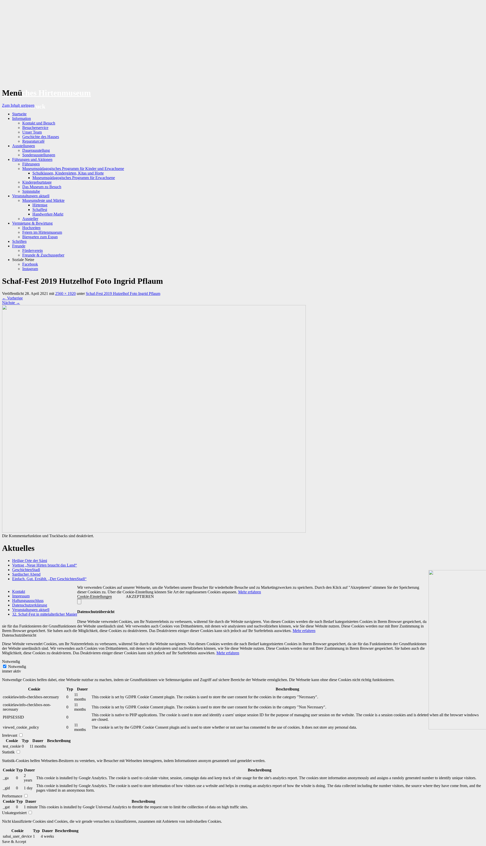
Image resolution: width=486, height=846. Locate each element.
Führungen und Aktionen (32, 159)
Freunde (18, 246)
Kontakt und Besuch (38, 123)
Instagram (30, 269)
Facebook (30, 264)
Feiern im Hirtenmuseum (42, 232)
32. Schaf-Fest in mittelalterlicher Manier (44, 614)
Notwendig (17, 666)
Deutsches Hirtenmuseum (46, 92)
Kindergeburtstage (37, 182)
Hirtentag (39, 205)
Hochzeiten (31, 228)
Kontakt (18, 591)
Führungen (31, 164)
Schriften (19, 241)
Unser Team (32, 132)
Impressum (21, 596)
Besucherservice (35, 127)
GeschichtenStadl (26, 570)
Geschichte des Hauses (40, 137)
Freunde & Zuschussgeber (43, 255)
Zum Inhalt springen (18, 105)
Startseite (19, 114)
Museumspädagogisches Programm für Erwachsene (73, 178)
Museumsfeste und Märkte (43, 200)
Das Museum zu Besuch (41, 187)
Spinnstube (31, 191)
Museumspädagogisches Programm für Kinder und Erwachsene (73, 168)
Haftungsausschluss (28, 600)
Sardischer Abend (26, 574)
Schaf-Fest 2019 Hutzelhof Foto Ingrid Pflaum (123, 293)
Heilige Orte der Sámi (29, 560)
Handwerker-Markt (47, 214)
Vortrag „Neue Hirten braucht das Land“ (44, 565)
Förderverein (32, 250)
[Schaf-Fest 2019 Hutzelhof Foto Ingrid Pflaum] (154, 531)
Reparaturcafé (33, 141)
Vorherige (12, 298)
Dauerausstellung (36, 150)
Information (21, 118)
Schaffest (39, 209)
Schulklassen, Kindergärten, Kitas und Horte (68, 173)
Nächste (11, 302)
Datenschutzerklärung (29, 605)
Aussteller (30, 218)
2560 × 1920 (65, 293)
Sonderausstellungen (38, 155)
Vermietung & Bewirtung (32, 223)
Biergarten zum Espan (40, 237)
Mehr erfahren (249, 592)
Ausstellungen (23, 146)
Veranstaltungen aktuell (30, 196)
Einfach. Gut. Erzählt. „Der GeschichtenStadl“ (49, 579)
